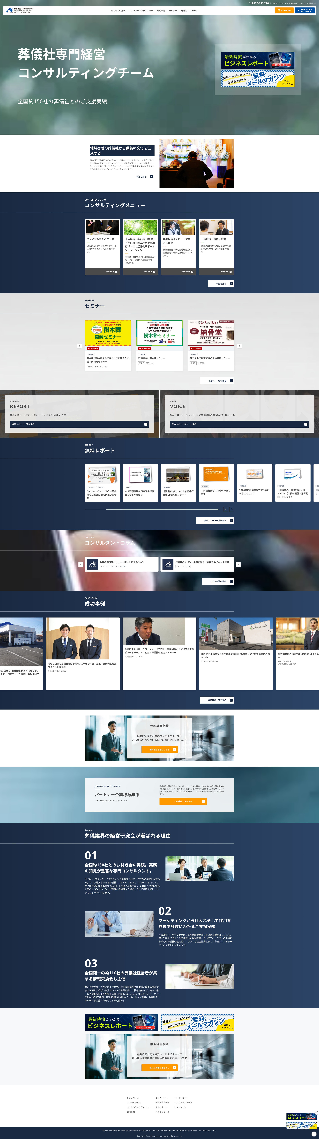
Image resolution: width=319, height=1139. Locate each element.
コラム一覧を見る (218, 581)
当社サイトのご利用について (207, 1130)
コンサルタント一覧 (183, 1102)
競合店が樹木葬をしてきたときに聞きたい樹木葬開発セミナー (108, 360)
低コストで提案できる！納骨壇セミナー (210, 358)
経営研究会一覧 (162, 1102)
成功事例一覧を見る (217, 700)
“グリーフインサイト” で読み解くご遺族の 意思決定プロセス (102, 495)
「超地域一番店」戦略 (213, 239)
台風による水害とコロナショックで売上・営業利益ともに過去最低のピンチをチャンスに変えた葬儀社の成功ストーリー (159, 650)
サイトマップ (180, 1107)
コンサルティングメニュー (139, 1107)
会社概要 (105, 1130)
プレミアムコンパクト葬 (100, 239)
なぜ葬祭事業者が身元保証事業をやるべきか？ (139, 493)
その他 (188, 566)
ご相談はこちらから (183, 801)
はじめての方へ (134, 1102)
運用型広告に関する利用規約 (188, 1130)
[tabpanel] (102, 483)
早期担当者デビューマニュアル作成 (178, 240)
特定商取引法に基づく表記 (147, 1130)
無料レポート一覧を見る (23, 424)
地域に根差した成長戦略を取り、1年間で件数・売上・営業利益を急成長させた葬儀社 (82, 665)
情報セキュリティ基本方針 (129, 1130)
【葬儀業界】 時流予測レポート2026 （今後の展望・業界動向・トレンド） (292, 493)
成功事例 (131, 1111)
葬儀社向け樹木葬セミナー (151, 358)
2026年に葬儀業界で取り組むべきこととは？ (254, 491)
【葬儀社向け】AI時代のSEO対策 (215, 492)
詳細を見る (141, 176)
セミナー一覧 (161, 1097)
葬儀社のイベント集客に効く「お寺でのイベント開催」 (203, 562)
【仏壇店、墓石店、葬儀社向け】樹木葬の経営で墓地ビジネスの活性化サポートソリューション (140, 244)
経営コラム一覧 (162, 1111)
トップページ (133, 1097)
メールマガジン (181, 1097)
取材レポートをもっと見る (184, 424)
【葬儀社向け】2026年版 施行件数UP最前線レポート (178, 493)
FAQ (158, 1130)
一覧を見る (221, 283)
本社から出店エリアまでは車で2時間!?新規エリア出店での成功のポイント (235, 655)
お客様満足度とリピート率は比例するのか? (121, 562)
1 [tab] (95, 509)
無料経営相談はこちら (159, 749)
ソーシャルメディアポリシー (169, 1130)
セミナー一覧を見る (217, 380)
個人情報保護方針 (114, 1130)
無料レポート (161, 1107)
